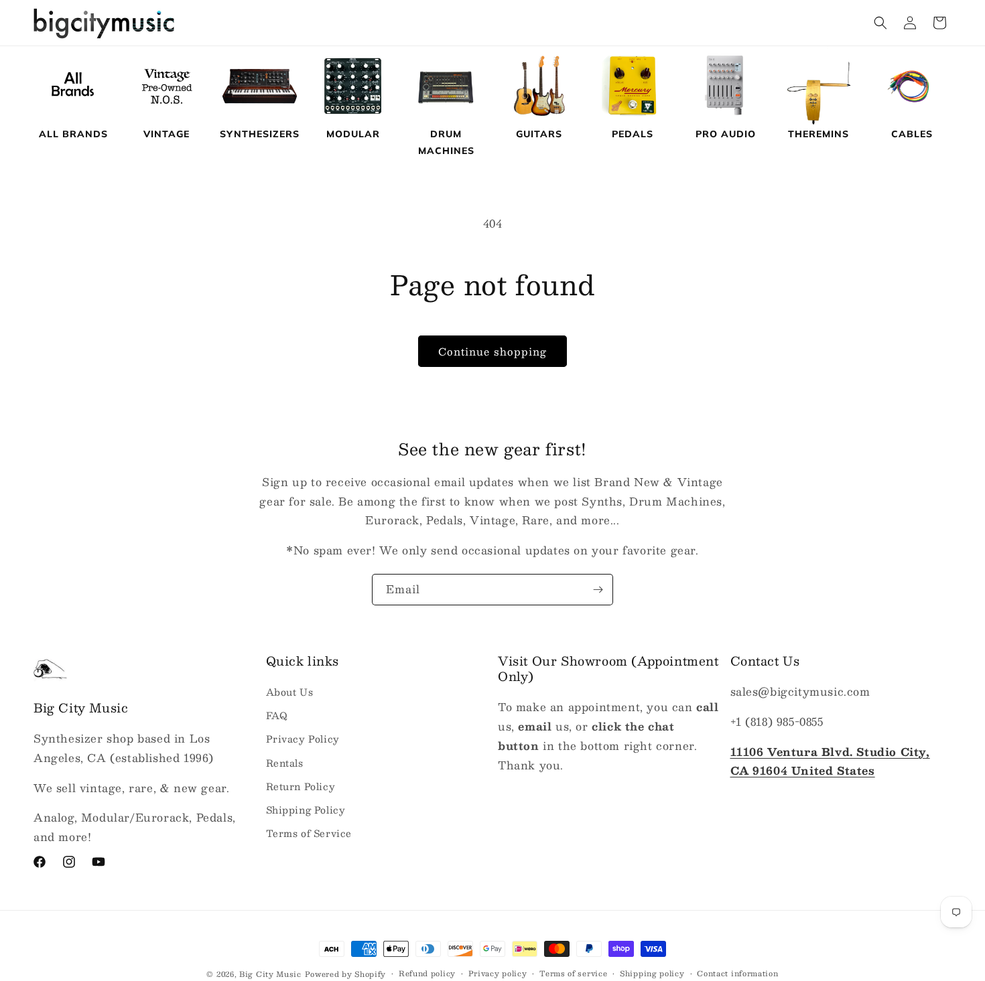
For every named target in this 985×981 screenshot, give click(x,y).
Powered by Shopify (346, 974)
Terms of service (573, 974)
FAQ (277, 716)
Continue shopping (492, 351)
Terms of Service (309, 833)
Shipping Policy (306, 810)
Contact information (737, 974)
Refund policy (427, 974)
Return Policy (301, 786)
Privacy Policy (303, 739)
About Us (290, 692)
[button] (880, 22)
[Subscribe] (597, 589)
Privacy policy (497, 974)
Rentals (285, 763)
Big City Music (270, 974)
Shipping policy (652, 974)
